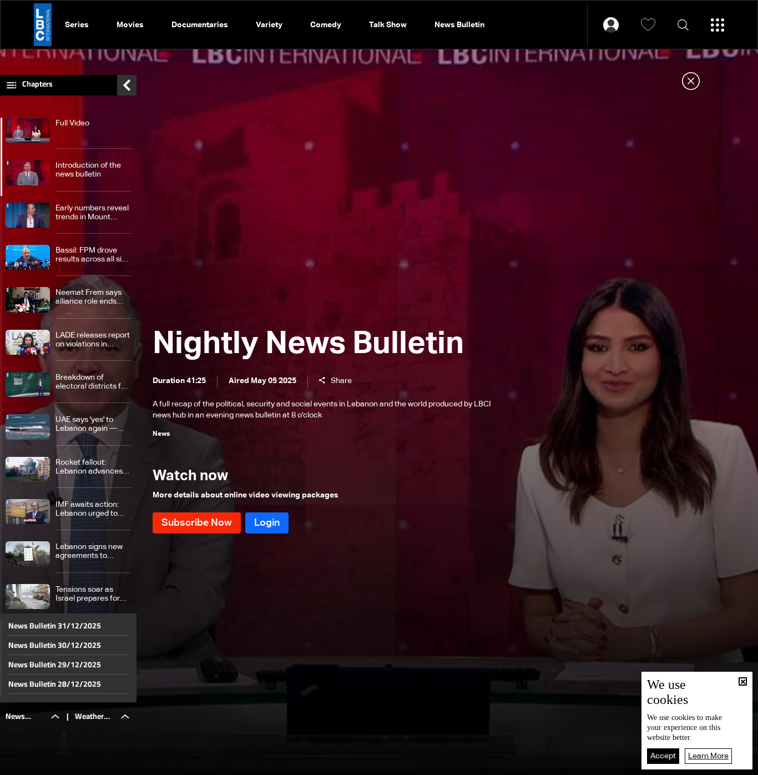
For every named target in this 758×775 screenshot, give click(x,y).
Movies (130, 25)
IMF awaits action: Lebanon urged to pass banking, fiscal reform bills (89, 509)
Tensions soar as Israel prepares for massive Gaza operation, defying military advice (87, 594)
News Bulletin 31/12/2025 (54, 625)
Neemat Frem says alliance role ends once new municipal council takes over (90, 297)
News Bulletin (459, 25)
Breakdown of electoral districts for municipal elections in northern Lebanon (91, 382)
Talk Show (388, 25)
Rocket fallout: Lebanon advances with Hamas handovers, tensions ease (90, 467)
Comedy (325, 25)
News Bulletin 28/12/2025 (54, 684)
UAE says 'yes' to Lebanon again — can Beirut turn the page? (88, 424)
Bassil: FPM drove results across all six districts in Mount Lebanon (90, 255)
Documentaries (199, 25)
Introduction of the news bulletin (88, 170)
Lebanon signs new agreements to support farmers (89, 551)
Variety (269, 25)
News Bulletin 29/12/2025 (54, 664)
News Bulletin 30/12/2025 (54, 645)
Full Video (72, 123)
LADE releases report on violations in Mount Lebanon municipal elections (92, 340)
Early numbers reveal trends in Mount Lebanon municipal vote (92, 213)
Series (77, 25)
